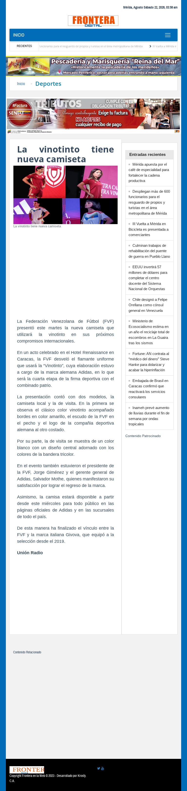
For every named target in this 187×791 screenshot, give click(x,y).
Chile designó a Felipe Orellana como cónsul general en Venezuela (148, 305)
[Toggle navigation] (167, 35)
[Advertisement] (65, 274)
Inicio (18, 35)
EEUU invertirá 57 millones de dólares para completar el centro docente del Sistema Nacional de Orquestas (148, 278)
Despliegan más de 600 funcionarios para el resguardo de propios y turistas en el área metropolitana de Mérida (149, 202)
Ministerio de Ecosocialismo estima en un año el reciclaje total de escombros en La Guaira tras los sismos (149, 332)
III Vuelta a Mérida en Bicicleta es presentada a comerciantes (148, 229)
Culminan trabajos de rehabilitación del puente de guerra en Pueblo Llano (149, 250)
